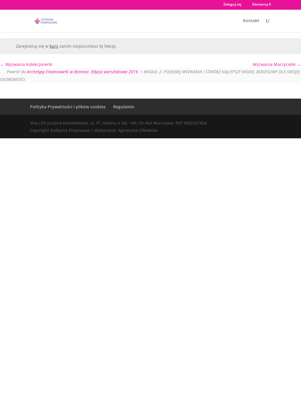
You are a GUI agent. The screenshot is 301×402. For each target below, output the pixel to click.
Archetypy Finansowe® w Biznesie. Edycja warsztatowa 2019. (83, 71)
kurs (54, 46)
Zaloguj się (232, 5)
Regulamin (123, 106)
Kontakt (251, 21)
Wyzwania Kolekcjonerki (28, 64)
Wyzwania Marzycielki (275, 64)
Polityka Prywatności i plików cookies (68, 106)
